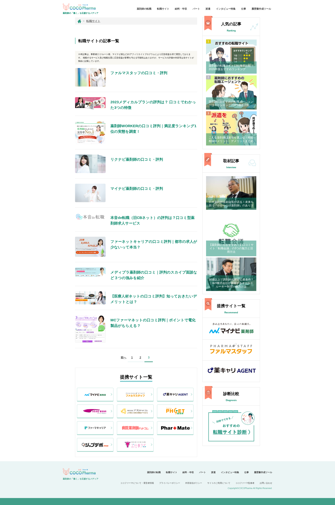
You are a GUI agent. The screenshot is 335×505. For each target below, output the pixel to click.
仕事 (243, 8)
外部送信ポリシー (193, 483)
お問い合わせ (266, 483)
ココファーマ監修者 (245, 483)
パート (196, 8)
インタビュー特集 (226, 8)
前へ (123, 357)
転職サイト (163, 8)
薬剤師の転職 (144, 8)
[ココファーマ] (79, 21)
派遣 (208, 8)
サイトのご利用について (218, 483)
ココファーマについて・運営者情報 (137, 483)
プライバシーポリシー (169, 483)
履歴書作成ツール (261, 8)
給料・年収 (181, 8)
